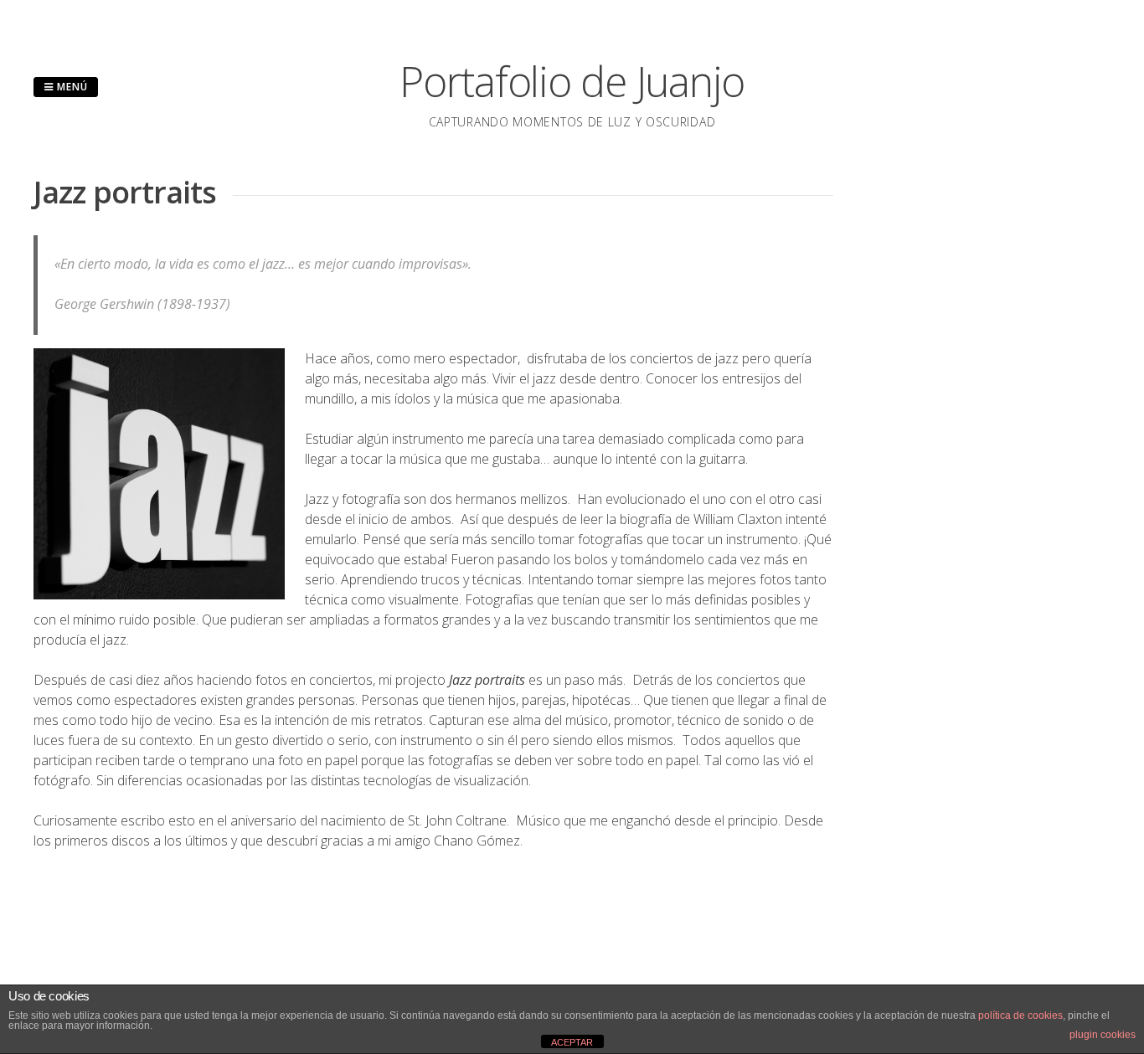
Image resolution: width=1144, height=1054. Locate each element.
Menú (71, 87)
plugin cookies (1102, 1035)
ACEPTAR (572, 1042)
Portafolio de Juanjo (572, 81)
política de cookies (1020, 1015)
